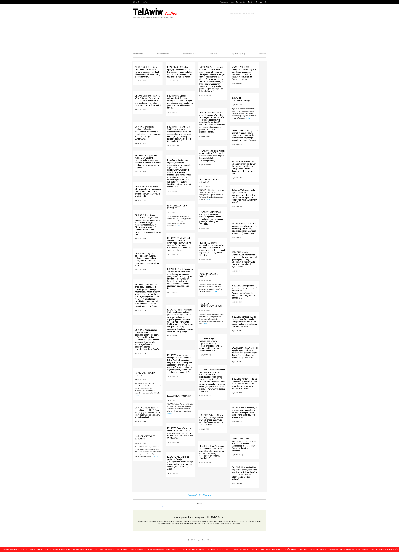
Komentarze (213, 54)
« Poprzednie (191, 495)
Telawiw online (138, 54)
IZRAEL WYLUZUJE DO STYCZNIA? (177, 206)
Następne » (208, 495)
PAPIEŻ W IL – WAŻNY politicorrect (145, 374)
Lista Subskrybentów (238, 2)
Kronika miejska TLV (189, 54)
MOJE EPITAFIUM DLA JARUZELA (209, 180)
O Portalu (136, 2)
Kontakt (145, 2)
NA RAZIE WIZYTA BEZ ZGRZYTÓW (145, 437)
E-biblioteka (262, 54)
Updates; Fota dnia (162, 54)
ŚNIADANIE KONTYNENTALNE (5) (241, 99)
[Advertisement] (199, 34)
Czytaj (248, 118)
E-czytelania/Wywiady (237, 54)
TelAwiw (154, 12)
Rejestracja (224, 2)
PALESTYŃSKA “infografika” (179, 396)
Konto (250, 2)
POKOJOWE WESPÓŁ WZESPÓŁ (208, 275)
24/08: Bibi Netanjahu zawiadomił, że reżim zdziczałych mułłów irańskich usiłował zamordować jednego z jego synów (218, 549)
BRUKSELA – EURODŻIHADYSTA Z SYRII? (211, 305)
